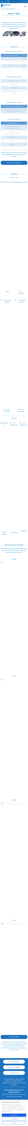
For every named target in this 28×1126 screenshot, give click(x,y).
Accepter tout (14, 1115)
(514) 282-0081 (15, 1)
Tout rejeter (14, 1123)
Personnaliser (14, 1119)
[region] (14, 1113)
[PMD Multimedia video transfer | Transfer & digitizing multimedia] (5, 5)
